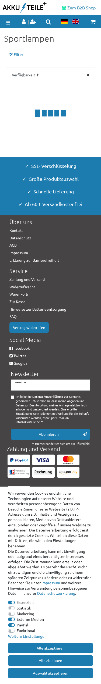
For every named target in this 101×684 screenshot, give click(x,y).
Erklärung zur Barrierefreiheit (34, 260)
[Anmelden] (24, 22)
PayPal (22, 624)
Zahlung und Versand (27, 279)
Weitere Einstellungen (27, 636)
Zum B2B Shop (81, 7)
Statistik (24, 607)
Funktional (26, 630)
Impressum (50, 582)
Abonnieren (49, 434)
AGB (13, 245)
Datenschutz (20, 237)
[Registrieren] (33, 22)
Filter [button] (18, 54)
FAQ (13, 316)
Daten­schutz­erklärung (56, 593)
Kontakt (16, 230)
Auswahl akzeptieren (50, 673)
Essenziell (25, 602)
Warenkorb (18, 294)
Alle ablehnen (50, 660)
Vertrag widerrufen (29, 327)
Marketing (25, 613)
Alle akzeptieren (51, 648)
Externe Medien (30, 619)
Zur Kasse (17, 301)
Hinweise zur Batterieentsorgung (37, 309)
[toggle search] (48, 21)
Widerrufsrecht (22, 286)
